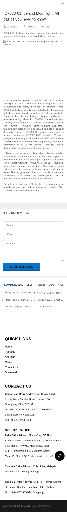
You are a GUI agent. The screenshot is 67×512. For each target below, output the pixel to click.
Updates (41, 285)
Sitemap (55, 506)
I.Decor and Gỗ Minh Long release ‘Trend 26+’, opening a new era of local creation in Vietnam (19, 300)
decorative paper (32, 159)
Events (51, 285)
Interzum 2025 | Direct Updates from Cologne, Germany (51, 300)
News (60, 285)
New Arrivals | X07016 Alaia (51, 293)
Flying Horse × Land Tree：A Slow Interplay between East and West (22, 292)
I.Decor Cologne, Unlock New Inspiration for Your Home (19, 306)
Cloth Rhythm (44, 306)
